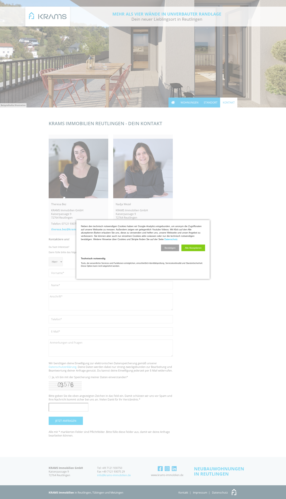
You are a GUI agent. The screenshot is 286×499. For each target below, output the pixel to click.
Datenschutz (170, 239)
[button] (170, 248)
